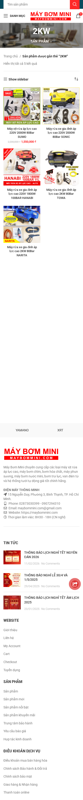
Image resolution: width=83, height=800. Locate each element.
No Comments (50, 563)
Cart (6, 654)
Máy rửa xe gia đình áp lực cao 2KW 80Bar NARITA (22, 251)
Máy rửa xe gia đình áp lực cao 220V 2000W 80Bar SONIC (61, 133)
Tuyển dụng (11, 670)
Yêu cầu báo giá (14, 731)
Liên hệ (8, 638)
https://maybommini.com (39, 512)
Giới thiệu (10, 630)
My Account (12, 646)
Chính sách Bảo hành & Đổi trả (25, 768)
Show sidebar (18, 79)
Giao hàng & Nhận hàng (20, 784)
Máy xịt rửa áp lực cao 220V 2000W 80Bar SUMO (22, 133)
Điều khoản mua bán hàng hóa (25, 760)
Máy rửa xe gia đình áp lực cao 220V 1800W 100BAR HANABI (22, 194)
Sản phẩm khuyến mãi (19, 715)
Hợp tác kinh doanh (17, 739)
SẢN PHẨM (40, 41)
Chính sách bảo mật (17, 776)
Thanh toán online (16, 792)
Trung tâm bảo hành (18, 723)
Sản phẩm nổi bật (16, 707)
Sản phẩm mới (13, 699)
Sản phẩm (10, 691)
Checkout (10, 662)
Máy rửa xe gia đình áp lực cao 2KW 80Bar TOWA (61, 194)
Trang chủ (10, 56)
